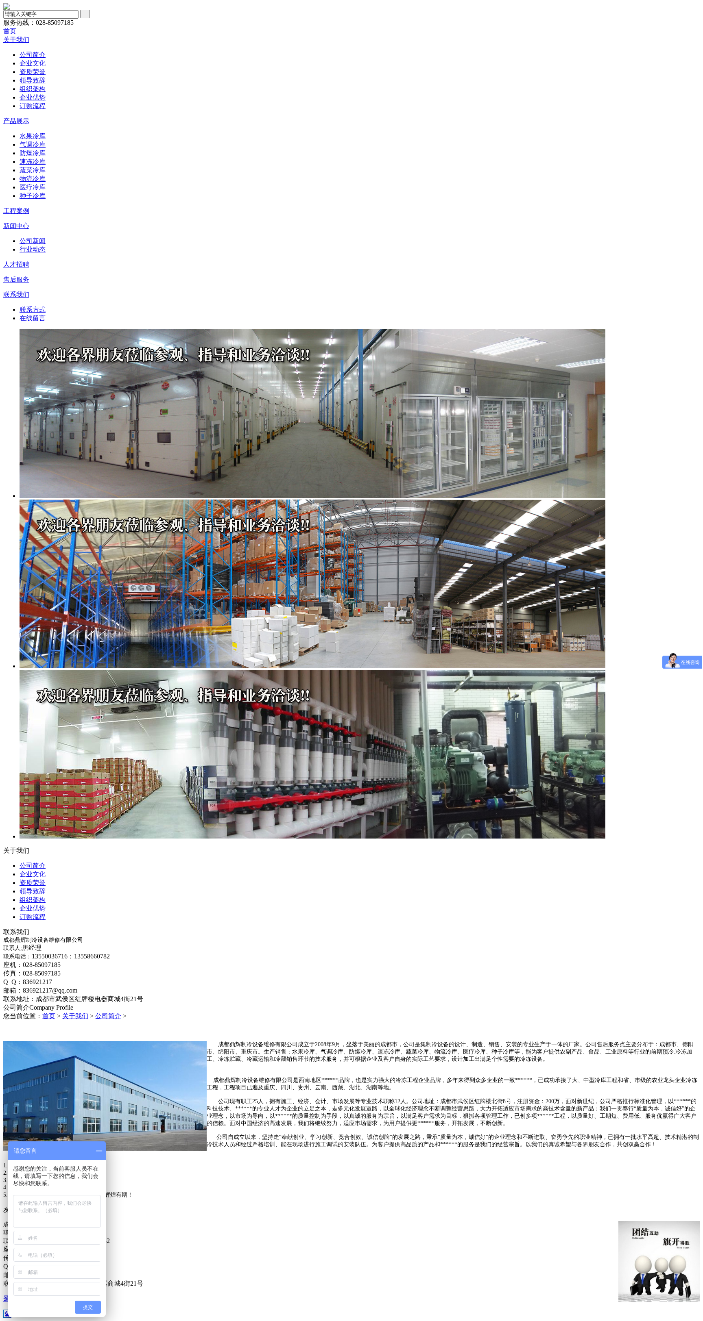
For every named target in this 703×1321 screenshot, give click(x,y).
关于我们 (16, 39)
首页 (9, 31)
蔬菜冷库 (33, 170)
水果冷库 (33, 136)
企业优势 (33, 97)
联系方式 (33, 309)
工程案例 (16, 210)
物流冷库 (33, 178)
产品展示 (16, 120)
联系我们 (16, 294)
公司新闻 (33, 240)
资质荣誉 (33, 71)
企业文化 (33, 63)
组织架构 (33, 88)
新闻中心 (16, 225)
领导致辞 (33, 80)
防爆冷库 (33, 153)
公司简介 (33, 54)
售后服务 (16, 279)
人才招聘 (16, 264)
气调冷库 (33, 144)
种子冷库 (33, 195)
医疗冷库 (33, 187)
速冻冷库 (33, 161)
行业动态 (33, 249)
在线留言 (33, 318)
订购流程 (33, 105)
